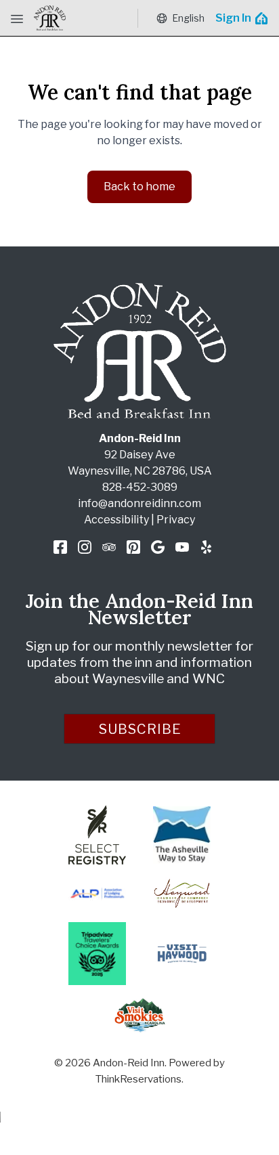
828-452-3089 (139, 487)
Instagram (84, 547)
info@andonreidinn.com (139, 503)
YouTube (182, 547)
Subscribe (140, 729)
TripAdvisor (109, 547)
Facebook (60, 547)
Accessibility (116, 519)
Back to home (139, 186)
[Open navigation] (17, 18)
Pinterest (133, 547)
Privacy (175, 519)
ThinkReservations (138, 1079)
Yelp (206, 547)
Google (158, 547)
